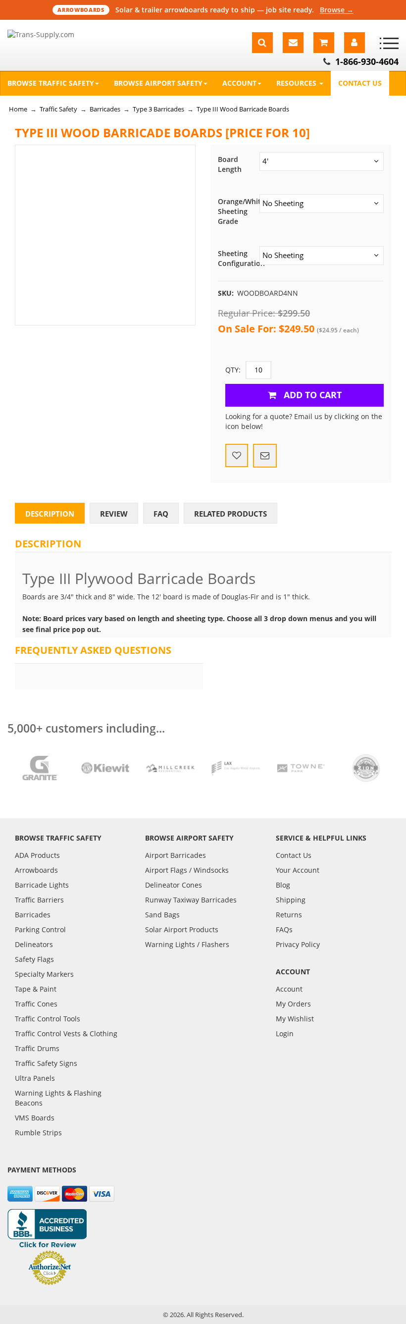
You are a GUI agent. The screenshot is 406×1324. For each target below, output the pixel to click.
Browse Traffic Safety (50, 83)
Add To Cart (311, 395)
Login (285, 1033)
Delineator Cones (173, 885)
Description (49, 514)
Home (18, 109)
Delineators (34, 944)
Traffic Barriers (39, 899)
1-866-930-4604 (367, 61)
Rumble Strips (38, 1132)
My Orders (293, 1003)
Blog (283, 885)
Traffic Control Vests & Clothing (66, 1033)
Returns (289, 914)
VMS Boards (34, 1117)
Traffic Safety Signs (46, 1063)
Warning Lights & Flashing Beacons (58, 1098)
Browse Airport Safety (158, 83)
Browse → (337, 9)
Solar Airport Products (181, 929)
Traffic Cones (36, 1003)
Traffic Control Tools (47, 1018)
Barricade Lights (42, 885)
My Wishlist (295, 1018)
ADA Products (37, 855)
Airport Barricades (175, 855)
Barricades (105, 109)
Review (114, 514)
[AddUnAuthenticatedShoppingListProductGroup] (236, 456)
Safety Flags (34, 959)
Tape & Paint (35, 989)
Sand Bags (162, 914)
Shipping (290, 899)
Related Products (230, 514)
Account (239, 83)
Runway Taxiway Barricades (191, 899)
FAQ (160, 514)
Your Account (297, 870)
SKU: (226, 293)
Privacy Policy (298, 944)
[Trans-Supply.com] (56, 35)
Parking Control (40, 929)
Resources (297, 83)
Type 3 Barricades (158, 109)
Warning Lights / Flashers (187, 944)
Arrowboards (36, 870)
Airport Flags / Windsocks (187, 870)
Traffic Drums (37, 1048)
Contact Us (360, 83)
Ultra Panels (35, 1078)
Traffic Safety (58, 109)
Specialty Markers (44, 974)
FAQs (284, 929)
